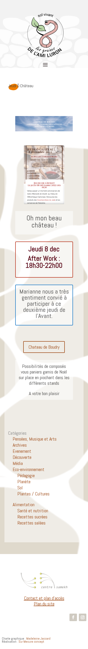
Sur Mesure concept (31, 642)
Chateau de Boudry (44, 347)
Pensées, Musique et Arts (35, 439)
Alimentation (23, 505)
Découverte (22, 457)
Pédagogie (26, 475)
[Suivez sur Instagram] (82, 617)
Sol (20, 488)
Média (18, 463)
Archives (20, 445)
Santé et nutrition (32, 511)
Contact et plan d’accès (44, 598)
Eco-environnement (28, 469)
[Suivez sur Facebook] (73, 617)
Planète (24, 482)
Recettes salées (31, 523)
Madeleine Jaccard (38, 639)
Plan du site (44, 604)
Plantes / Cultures (33, 494)
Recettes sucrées (32, 517)
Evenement (22, 451)
